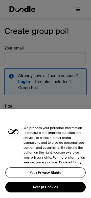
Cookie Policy (70, 162)
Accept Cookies (45, 187)
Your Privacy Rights (45, 172)
